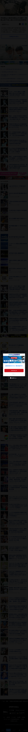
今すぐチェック (14, 370)
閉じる (14, 374)
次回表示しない (14, 378)
